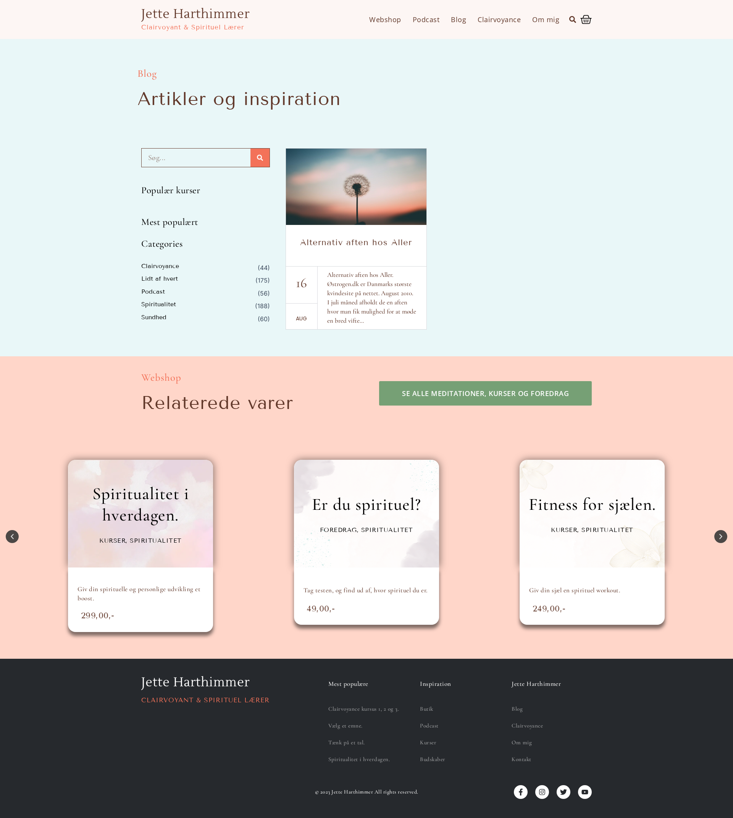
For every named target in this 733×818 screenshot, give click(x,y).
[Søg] (260, 158)
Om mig (545, 19)
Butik (426, 708)
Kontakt (521, 759)
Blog (458, 19)
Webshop (385, 19)
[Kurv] (586, 19)
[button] (572, 19)
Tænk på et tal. (346, 742)
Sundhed (153, 317)
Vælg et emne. (345, 725)
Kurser (428, 742)
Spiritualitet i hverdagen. (359, 759)
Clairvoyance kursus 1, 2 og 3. (363, 708)
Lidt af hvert (159, 278)
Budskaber (433, 759)
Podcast (426, 19)
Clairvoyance (499, 19)
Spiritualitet (158, 304)
